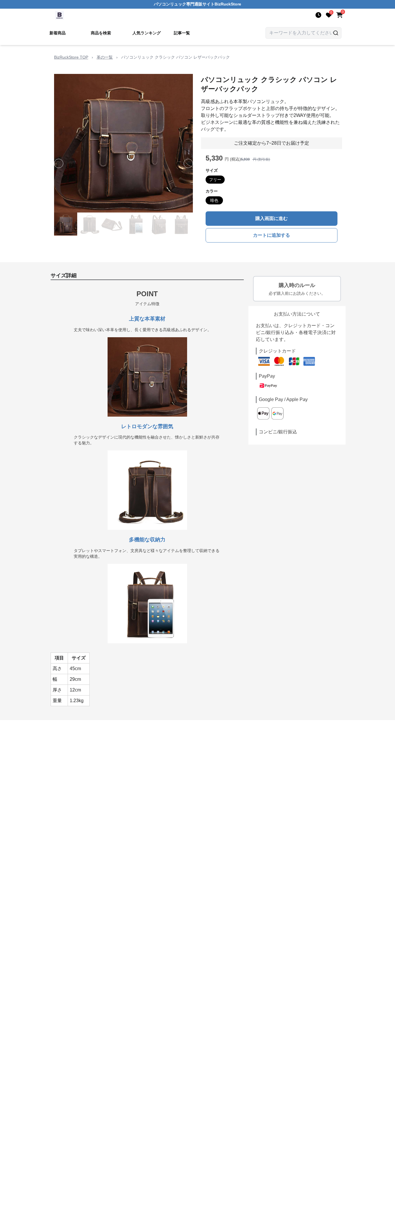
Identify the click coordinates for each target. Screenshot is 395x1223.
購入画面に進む (271, 218)
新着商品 (57, 33)
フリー (215, 179)
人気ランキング (146, 33)
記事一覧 (182, 33)
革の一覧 (105, 57)
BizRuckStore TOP (71, 57)
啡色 (214, 200)
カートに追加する (271, 235)
